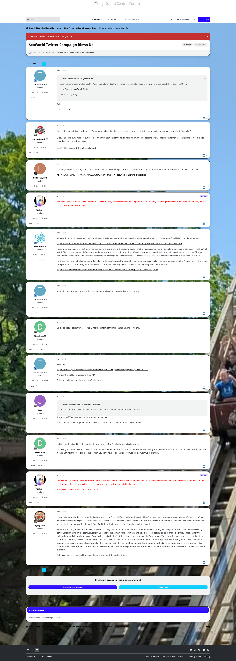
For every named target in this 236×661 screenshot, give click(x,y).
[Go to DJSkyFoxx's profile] (40, 516)
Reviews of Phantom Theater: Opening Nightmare (51, 36)
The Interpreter (40, 84)
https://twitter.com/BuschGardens (75, 89)
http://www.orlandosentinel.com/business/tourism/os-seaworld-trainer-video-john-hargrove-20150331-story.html (107, 269)
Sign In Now (163, 587)
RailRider (36, 52)
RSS (50, 657)
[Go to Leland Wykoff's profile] (40, 168)
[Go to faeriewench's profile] (40, 237)
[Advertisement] (118, 637)
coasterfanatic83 (40, 139)
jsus (40, 410)
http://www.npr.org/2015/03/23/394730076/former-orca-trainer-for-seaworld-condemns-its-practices (101, 175)
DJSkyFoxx (40, 525)
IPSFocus (156, 657)
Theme (147, 657)
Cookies (41, 657)
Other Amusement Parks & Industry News (76, 52)
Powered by (198, 657)
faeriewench (40, 246)
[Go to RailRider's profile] (30, 52)
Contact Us (31, 657)
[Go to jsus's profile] (40, 401)
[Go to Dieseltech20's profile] (40, 327)
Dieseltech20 (40, 336)
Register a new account (73, 587)
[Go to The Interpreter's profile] (40, 75)
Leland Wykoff (40, 178)
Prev (34, 64)
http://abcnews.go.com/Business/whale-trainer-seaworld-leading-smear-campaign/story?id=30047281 (102, 369)
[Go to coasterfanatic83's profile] (40, 130)
